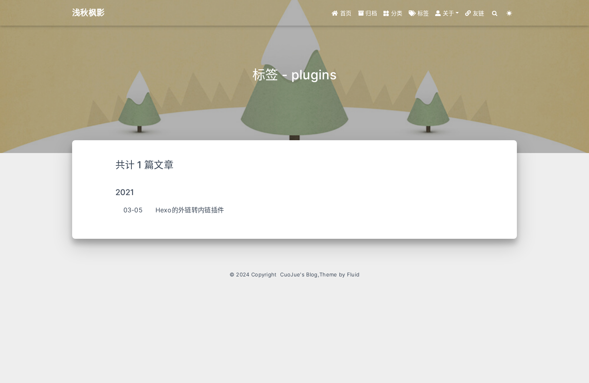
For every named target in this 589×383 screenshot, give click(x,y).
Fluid (353, 274)
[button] (447, 13)
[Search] (495, 13)
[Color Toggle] (509, 13)
